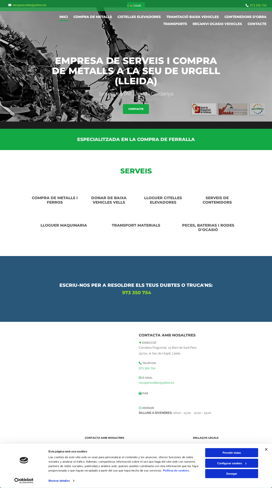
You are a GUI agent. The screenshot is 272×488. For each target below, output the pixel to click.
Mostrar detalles (59, 480)
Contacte (257, 24)
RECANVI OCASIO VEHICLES (217, 24)
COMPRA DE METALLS (92, 17)
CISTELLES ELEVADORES (139, 17)
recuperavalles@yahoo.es (29, 5)
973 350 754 (258, 5)
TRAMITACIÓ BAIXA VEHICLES (192, 17)
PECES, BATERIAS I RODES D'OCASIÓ (208, 227)
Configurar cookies (229, 463)
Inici (63, 17)
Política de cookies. (176, 470)
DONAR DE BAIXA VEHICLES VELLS (109, 200)
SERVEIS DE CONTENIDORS (217, 200)
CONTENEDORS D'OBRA (245, 17)
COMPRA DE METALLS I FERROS (55, 200)
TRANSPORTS (175, 24)
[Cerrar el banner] (266, 449)
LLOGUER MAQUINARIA (64, 225)
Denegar (231, 473)
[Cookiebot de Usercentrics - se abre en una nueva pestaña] (24, 481)
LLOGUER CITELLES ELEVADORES (163, 200)
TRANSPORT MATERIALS (136, 225)
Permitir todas (232, 452)
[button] (136, 109)
